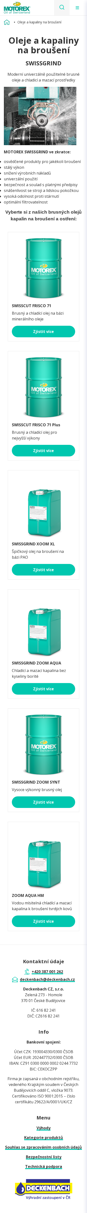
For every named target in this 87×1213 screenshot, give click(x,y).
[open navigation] (77, 8)
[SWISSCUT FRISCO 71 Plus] (43, 384)
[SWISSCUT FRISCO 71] (43, 265)
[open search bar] (62, 7)
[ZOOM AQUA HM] (43, 855)
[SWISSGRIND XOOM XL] (43, 503)
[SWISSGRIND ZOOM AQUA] (43, 623)
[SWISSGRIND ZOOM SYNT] (43, 742)
